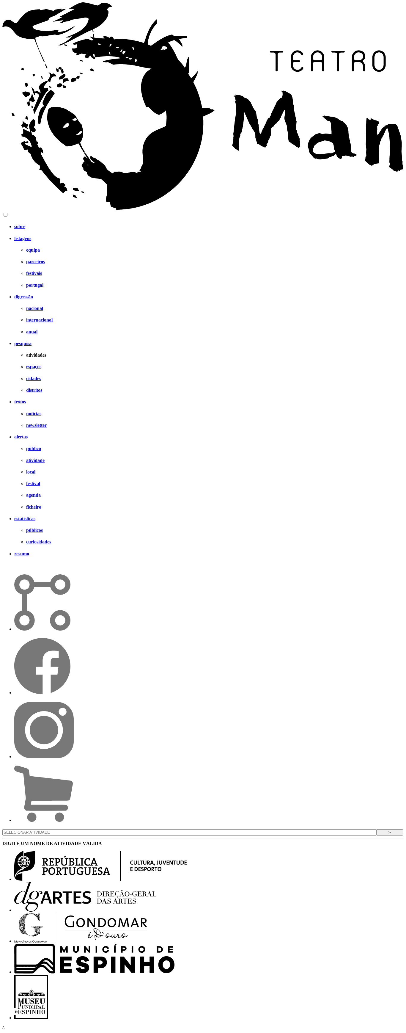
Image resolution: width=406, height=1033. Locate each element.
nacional (34, 308)
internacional (39, 319)
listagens (22, 238)
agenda (33, 495)
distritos (34, 390)
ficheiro (33, 507)
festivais (34, 273)
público (33, 448)
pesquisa (23, 343)
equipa (33, 250)
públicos (34, 530)
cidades (33, 378)
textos (20, 401)
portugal (34, 285)
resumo (21, 553)
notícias (33, 413)
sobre (19, 226)
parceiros (35, 261)
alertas (21, 436)
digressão (23, 296)
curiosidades (38, 541)
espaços (33, 366)
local (30, 471)
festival (33, 483)
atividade (35, 460)
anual (31, 331)
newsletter (36, 425)
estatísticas (24, 518)
